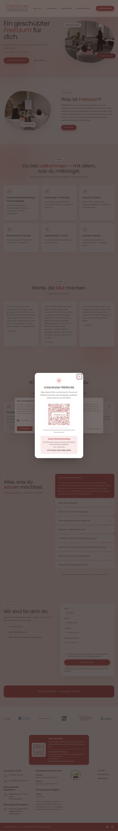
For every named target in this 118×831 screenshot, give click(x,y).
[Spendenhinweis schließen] (79, 376)
